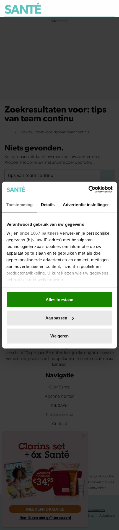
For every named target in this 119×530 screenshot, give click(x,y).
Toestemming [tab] (19, 204)
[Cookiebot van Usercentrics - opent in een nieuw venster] (88, 189)
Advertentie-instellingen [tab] (86, 204)
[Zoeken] (110, 8)
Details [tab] (48, 204)
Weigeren (59, 336)
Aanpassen (56, 317)
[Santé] (22, 8)
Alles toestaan (59, 299)
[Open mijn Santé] (98, 8)
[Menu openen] (85, 8)
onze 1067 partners (39, 233)
